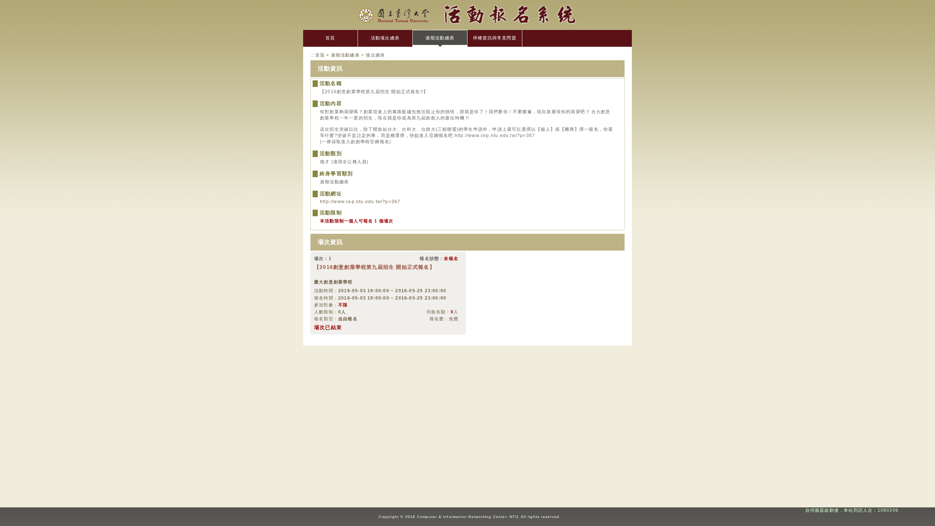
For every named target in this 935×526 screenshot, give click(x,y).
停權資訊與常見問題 (494, 38)
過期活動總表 (439, 38)
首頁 (330, 38)
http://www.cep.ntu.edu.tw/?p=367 (360, 201)
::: (305, 32)
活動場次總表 (385, 38)
